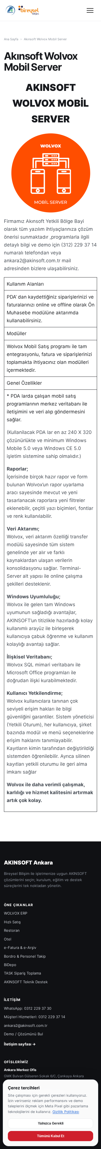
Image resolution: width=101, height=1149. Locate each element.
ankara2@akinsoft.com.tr (25, 1025)
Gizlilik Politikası (65, 1112)
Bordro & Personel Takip (25, 956)
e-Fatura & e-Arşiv (20, 947)
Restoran (12, 930)
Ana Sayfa (11, 39)
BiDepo (10, 964)
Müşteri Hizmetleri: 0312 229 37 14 (34, 1016)
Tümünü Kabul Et (50, 1136)
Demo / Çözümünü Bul (23, 1034)
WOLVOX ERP (15, 913)
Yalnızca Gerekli (50, 1123)
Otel (7, 939)
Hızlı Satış (12, 922)
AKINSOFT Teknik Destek (26, 982)
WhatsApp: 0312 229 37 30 (27, 1008)
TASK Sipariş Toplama (22, 973)
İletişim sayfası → (20, 1044)
